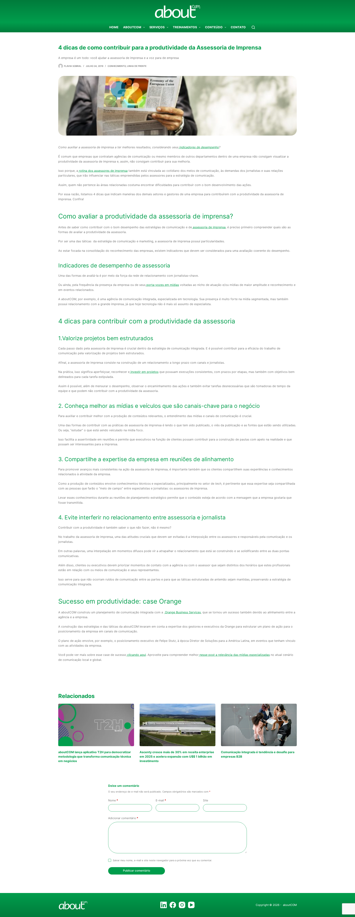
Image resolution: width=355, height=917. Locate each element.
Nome (113, 800)
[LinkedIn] (163, 905)
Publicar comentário (136, 870)
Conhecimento (117, 66)
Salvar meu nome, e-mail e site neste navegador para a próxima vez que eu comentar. (162, 860)
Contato (238, 27)
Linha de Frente (136, 66)
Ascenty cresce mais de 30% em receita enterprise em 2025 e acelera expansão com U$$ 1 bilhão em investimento (177, 756)
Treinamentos (185, 27)
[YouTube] (191, 905)
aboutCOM (132, 27)
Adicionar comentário (123, 818)
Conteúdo (214, 27)
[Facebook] (173, 905)
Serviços (157, 27)
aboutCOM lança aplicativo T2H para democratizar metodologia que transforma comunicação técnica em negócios (94, 756)
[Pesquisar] (253, 27)
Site (205, 800)
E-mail (161, 800)
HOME (114, 27)
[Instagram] (182, 905)
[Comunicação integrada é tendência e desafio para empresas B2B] (259, 725)
